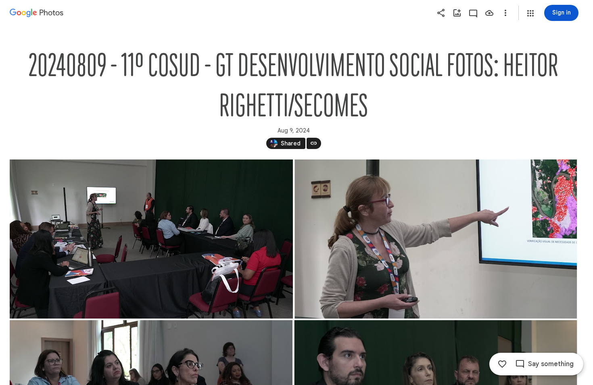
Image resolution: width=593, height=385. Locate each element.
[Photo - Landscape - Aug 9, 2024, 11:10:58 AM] (435, 239)
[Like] (502, 364)
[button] (530, 13)
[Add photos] (457, 13)
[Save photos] (489, 13)
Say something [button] (551, 364)
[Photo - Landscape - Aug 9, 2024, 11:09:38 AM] (151, 239)
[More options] (505, 13)
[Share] (441, 13)
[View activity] (473, 13)
